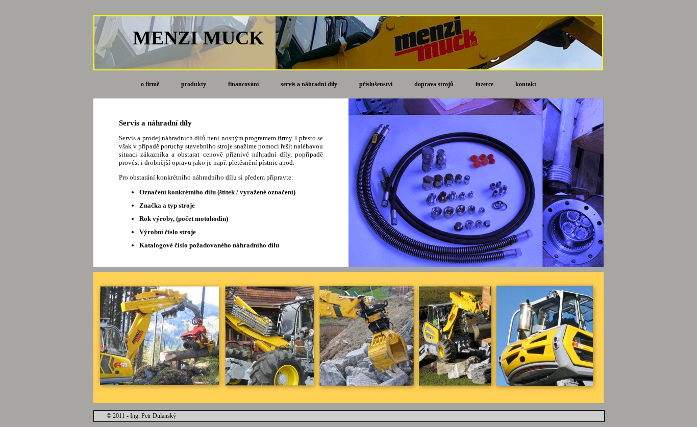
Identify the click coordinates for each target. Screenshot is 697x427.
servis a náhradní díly (309, 84)
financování (243, 84)
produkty (193, 84)
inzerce (484, 84)
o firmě (150, 84)
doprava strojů (434, 84)
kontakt (525, 84)
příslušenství (375, 84)
